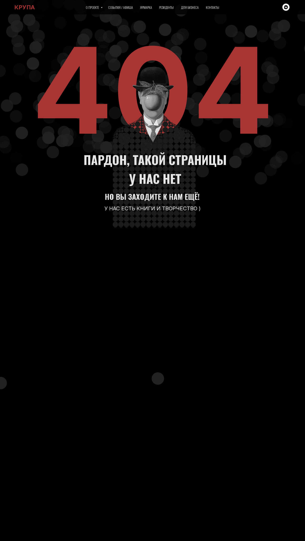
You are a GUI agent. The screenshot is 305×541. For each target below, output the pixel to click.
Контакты (212, 7)
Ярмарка (146, 7)
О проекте (93, 7)
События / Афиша (120, 7)
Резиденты (166, 7)
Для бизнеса (190, 7)
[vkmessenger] (286, 7)
